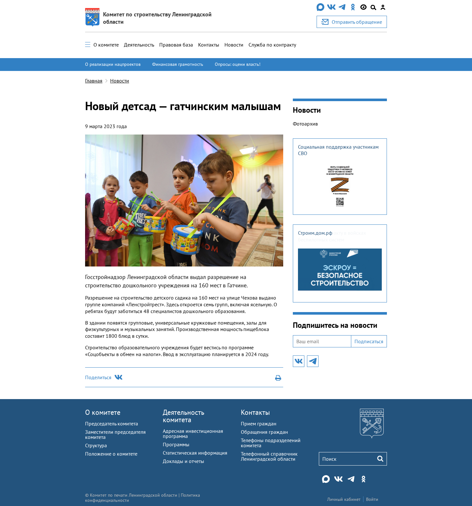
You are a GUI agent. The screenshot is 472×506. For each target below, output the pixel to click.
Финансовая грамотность (177, 64)
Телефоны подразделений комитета (271, 443)
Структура (96, 445)
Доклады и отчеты (183, 461)
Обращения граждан (264, 432)
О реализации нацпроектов (113, 64)
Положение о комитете (111, 453)
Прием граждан (258, 423)
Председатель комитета (111, 423)
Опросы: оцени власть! (237, 64)
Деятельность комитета (183, 416)
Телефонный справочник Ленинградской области (269, 456)
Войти (372, 499)
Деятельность (139, 44)
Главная (93, 80)
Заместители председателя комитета (115, 434)
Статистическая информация (195, 452)
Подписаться (368, 341)
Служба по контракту (272, 44)
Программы (176, 444)
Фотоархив (305, 123)
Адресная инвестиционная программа (193, 433)
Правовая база (176, 44)
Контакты (208, 44)
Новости (233, 44)
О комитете (106, 44)
